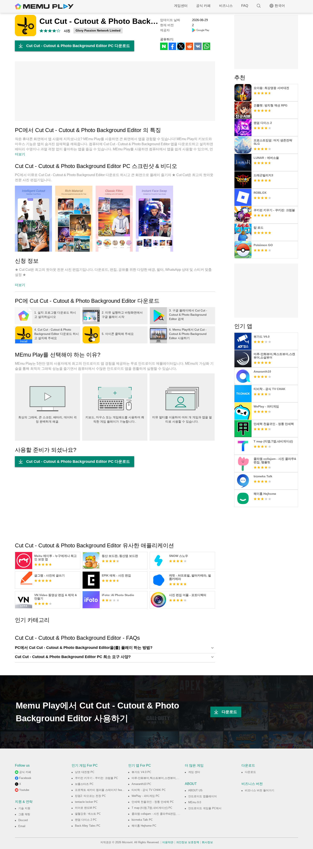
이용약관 (167, 842)
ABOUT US (195, 790)
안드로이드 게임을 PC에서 (204, 808)
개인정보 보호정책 (187, 842)
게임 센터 (194, 772)
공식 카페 (203, 5)
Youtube (24, 790)
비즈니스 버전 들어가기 (259, 790)
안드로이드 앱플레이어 (202, 796)
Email (21, 826)
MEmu (44, 6)
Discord (23, 820)
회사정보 (207, 842)
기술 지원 (24, 808)
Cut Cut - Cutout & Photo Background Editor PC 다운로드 (78, 46)
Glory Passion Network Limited (98, 30)
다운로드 (229, 712)
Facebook (25, 778)
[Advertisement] (115, 91)
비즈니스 (226, 5)
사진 (67, 31)
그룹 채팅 (24, 814)
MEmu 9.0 (194, 802)
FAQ (244, 5)
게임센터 (181, 5)
